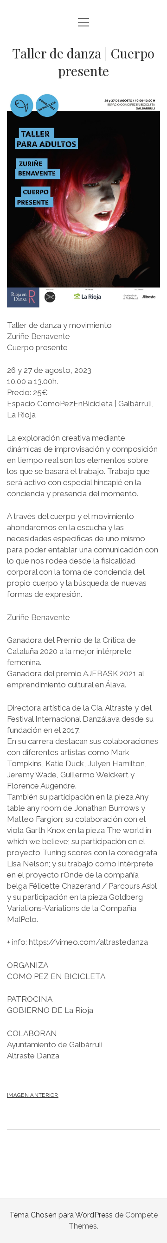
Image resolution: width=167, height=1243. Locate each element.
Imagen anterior (32, 1095)
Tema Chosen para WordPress (61, 1215)
